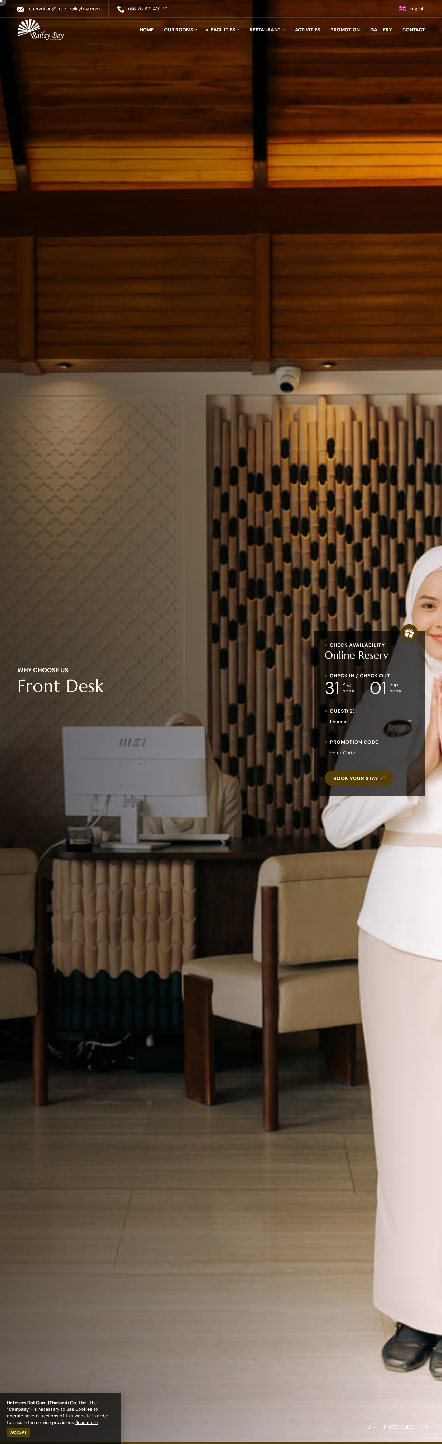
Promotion (345, 30)
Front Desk (60, 685)
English (416, 9)
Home (147, 30)
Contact (413, 30)
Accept (18, 1432)
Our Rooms (179, 30)
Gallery (381, 30)
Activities (307, 30)
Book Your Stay (356, 778)
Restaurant (265, 30)
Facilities (223, 30)
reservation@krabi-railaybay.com (63, 9)
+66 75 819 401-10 (147, 9)
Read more (86, 1422)
